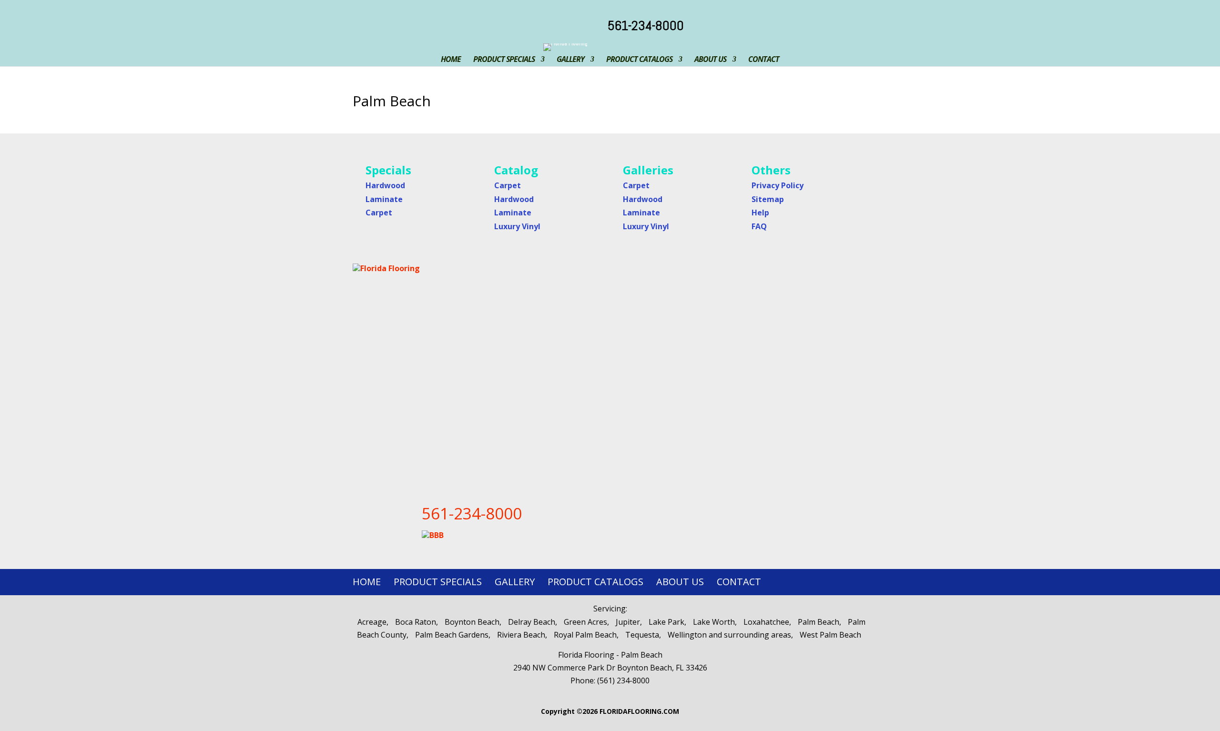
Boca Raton (415, 622)
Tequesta (642, 634)
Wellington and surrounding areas (729, 634)
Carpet (379, 212)
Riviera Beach (521, 634)
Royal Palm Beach (585, 634)
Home (451, 59)
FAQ (759, 226)
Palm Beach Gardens (451, 634)
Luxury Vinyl (517, 226)
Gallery (570, 59)
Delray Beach (531, 622)
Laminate (384, 199)
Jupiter (628, 622)
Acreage (371, 622)
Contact (763, 59)
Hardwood (385, 185)
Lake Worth (714, 622)
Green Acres (585, 622)
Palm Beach (818, 622)
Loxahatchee (766, 622)
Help (760, 212)
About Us (710, 59)
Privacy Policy (777, 185)
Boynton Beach (472, 622)
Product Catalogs (639, 59)
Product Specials (504, 59)
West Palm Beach (830, 634)
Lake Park (666, 622)
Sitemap (768, 199)
